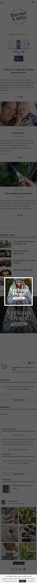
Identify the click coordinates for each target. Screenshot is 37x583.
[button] (30, 279)
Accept (22, 581)
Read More (30, 581)
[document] (18, 291)
